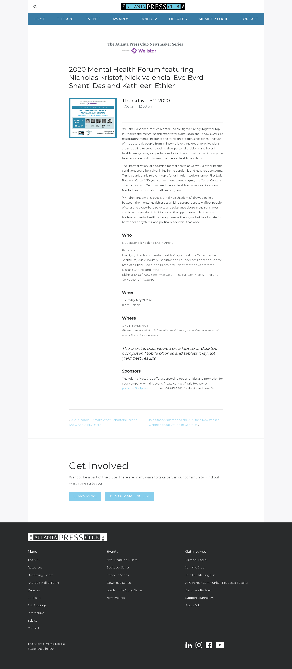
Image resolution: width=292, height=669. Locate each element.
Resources (35, 567)
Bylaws (32, 620)
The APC (65, 19)
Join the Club (194, 567)
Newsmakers (116, 597)
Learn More (85, 496)
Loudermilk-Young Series (124, 590)
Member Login (214, 19)
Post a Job (192, 605)
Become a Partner (198, 590)
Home (39, 19)
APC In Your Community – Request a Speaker (216, 582)
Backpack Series (118, 567)
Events (93, 19)
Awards (121, 19)
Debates (178, 19)
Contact (249, 19)
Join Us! (149, 19)
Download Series (119, 582)
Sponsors (34, 597)
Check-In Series (118, 575)
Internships (36, 613)
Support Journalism (199, 597)
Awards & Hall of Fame (43, 582)
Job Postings (37, 605)
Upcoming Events (40, 575)
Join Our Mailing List (129, 496)
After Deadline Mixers (122, 560)
